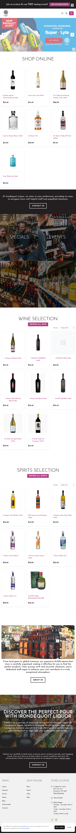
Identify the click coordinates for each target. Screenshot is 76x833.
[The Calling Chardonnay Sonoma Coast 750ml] (63, 80)
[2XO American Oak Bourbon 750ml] (38, 499)
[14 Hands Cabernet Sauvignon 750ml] (38, 423)
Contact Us (38, 206)
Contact (5, 808)
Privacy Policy (25, 828)
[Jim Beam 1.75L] (38, 120)
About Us (38, 680)
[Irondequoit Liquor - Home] (31, 13)
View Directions (58, 793)
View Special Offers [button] (60, 4)
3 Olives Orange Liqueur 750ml (36, 557)
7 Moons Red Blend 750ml (38, 398)
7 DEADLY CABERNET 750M (38, 359)
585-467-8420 (58, 798)
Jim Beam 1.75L (33, 136)
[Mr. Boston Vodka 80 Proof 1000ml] (63, 120)
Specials (5, 790)
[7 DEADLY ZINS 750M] (63, 342)
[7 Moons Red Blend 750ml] (38, 382)
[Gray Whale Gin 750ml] (13, 160)
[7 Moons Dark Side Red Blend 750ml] (13, 382)
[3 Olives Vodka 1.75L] (63, 540)
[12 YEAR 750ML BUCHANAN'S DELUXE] (38, 580)
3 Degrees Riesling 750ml (13, 358)
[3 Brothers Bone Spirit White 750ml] (63, 499)
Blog (3, 801)
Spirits (29, 790)
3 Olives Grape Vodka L (11, 555)
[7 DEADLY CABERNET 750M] (38, 342)
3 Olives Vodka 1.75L (59, 555)
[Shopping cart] (66, 13)
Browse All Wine (38, 324)
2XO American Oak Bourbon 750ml (37, 516)
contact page (64, 758)
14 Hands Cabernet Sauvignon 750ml (38, 440)
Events (4, 794)
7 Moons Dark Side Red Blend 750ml (13, 400)
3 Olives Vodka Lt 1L (9, 596)
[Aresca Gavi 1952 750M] (38, 80)
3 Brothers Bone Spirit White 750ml (62, 516)
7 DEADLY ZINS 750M (63, 358)
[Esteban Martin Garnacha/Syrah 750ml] (13, 80)
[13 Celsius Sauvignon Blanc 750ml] (13, 423)
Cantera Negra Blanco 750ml (13, 136)
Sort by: (55, 328)
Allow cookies (60, 827)
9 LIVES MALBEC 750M (63, 398)
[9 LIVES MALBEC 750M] (63, 382)
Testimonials (6, 804)
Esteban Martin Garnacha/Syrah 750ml (10, 97)
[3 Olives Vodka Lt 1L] (13, 580)
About (4, 797)
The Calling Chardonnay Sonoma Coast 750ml (61, 97)
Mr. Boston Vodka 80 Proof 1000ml (62, 137)
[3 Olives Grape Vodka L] (13, 540)
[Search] (62, 13)
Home (4, 786)
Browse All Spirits (38, 476)
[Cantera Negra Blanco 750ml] (13, 120)
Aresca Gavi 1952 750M (36, 95)
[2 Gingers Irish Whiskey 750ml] (13, 499)
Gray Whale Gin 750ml (10, 176)
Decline (69, 827)
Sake (28, 797)
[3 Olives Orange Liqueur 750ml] (38, 540)
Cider (28, 794)
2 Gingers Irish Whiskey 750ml (12, 515)
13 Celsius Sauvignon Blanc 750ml (13, 440)
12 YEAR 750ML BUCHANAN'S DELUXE (36, 597)
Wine (28, 786)
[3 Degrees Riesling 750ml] (13, 342)
